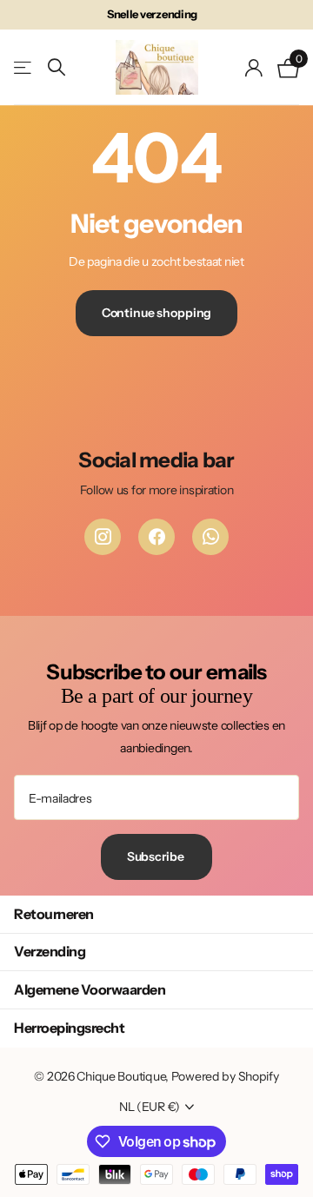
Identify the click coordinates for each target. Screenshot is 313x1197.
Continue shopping (157, 313)
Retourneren (54, 914)
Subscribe (157, 856)
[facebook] (156, 537)
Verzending (49, 951)
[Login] (254, 68)
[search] (56, 67)
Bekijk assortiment (24, 67)
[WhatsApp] (210, 537)
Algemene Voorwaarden (89, 989)
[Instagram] (102, 537)
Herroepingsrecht (69, 1027)
